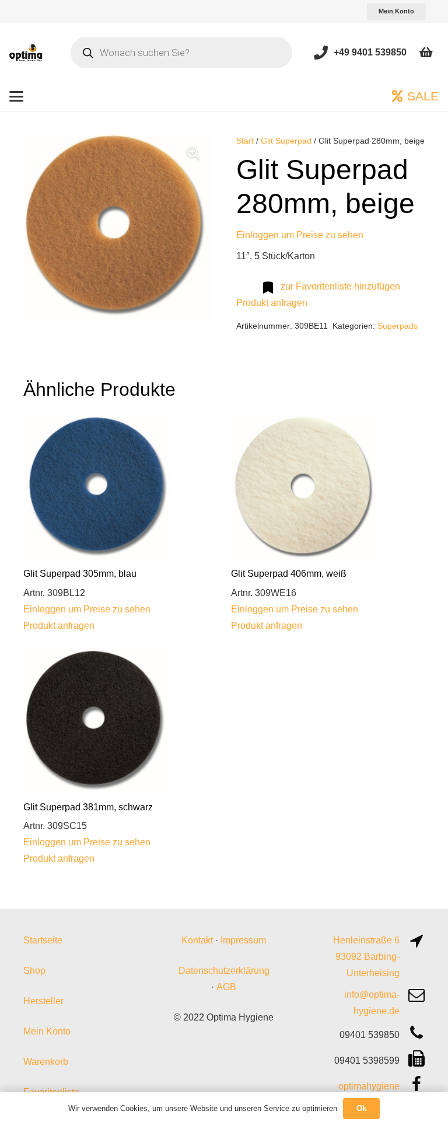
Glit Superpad (286, 140)
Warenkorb (45, 1062)
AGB (226, 987)
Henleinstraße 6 (366, 940)
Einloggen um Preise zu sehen (299, 235)
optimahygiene (369, 1086)
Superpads (397, 325)
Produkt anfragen (271, 303)
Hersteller (43, 1001)
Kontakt (197, 940)
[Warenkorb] (426, 52)
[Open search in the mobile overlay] (181, 52)
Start (245, 140)
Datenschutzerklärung (224, 971)
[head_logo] (26, 52)
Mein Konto (47, 1031)
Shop (34, 971)
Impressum (243, 940)
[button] (16, 96)
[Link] (321, 52)
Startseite (42, 940)
